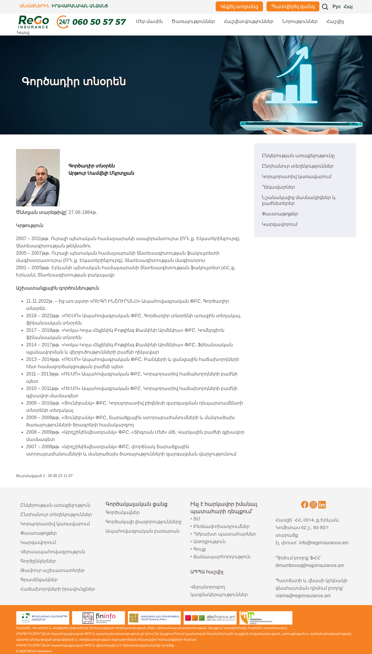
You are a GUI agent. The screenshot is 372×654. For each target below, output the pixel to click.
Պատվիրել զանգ (293, 6)
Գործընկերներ (38, 560)
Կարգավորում (279, 224)
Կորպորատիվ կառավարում (296, 176)
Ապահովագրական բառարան (142, 530)
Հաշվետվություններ (248, 21)
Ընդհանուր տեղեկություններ (297, 166)
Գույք (199, 548)
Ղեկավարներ (278, 187)
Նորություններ (300, 21)
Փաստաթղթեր (280, 213)
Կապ (23, 32)
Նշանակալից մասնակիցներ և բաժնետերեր (299, 200)
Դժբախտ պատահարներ (224, 533)
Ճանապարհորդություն (222, 556)
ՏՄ (196, 518)
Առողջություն (209, 541)
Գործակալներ (122, 512)
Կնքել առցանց (239, 6)
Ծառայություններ (193, 21)
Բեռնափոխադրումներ (221, 526)
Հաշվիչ (335, 21)
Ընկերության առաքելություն (55, 504)
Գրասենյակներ (39, 579)
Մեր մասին (149, 21)
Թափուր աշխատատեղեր (52, 570)
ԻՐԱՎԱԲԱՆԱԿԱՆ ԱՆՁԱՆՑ (80, 5)
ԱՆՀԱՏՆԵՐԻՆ (34, 5)
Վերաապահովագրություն (52, 551)
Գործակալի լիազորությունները (143, 521)
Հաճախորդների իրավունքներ (57, 588)
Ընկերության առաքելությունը (298, 155)
